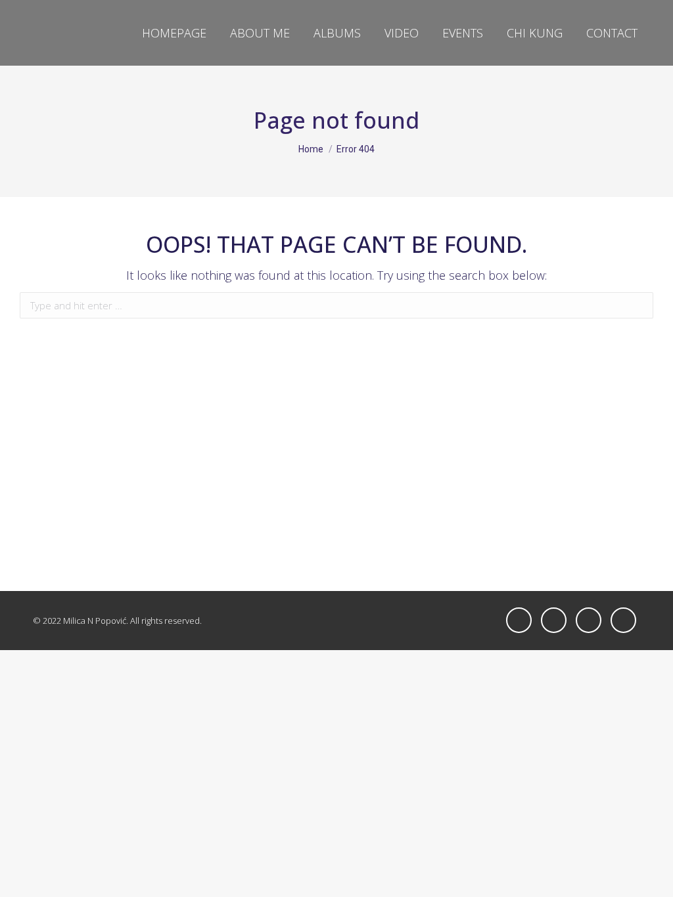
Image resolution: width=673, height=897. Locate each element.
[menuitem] (174, 33)
